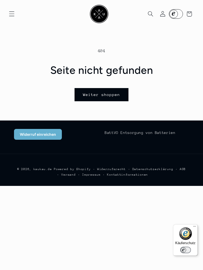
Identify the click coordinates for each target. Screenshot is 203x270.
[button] (12, 14)
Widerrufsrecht (111, 169)
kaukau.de (43, 169)
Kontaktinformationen (127, 174)
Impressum (91, 174)
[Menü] (194, 227)
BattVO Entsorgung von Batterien (140, 133)
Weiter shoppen (101, 94)
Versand (68, 174)
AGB (183, 169)
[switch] (185, 250)
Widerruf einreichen (38, 134)
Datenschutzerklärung (152, 169)
